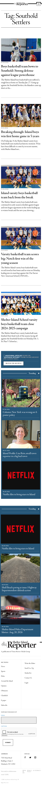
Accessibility (37, 770)
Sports (3, 671)
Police (3, 676)
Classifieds (4, 695)
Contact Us (28, 678)
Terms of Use (24, 771)
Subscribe (4, 705)
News (3, 666)
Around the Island (7, 681)
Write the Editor (30, 663)
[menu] (39, 4)
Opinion (3, 686)
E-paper (3, 700)
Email (3, 715)
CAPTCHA (4, 726)
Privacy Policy (29, 771)
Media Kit (28, 673)
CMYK (6, 775)
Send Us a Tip (29, 668)
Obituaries (4, 691)
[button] (38, 394)
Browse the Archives (13, 363)
